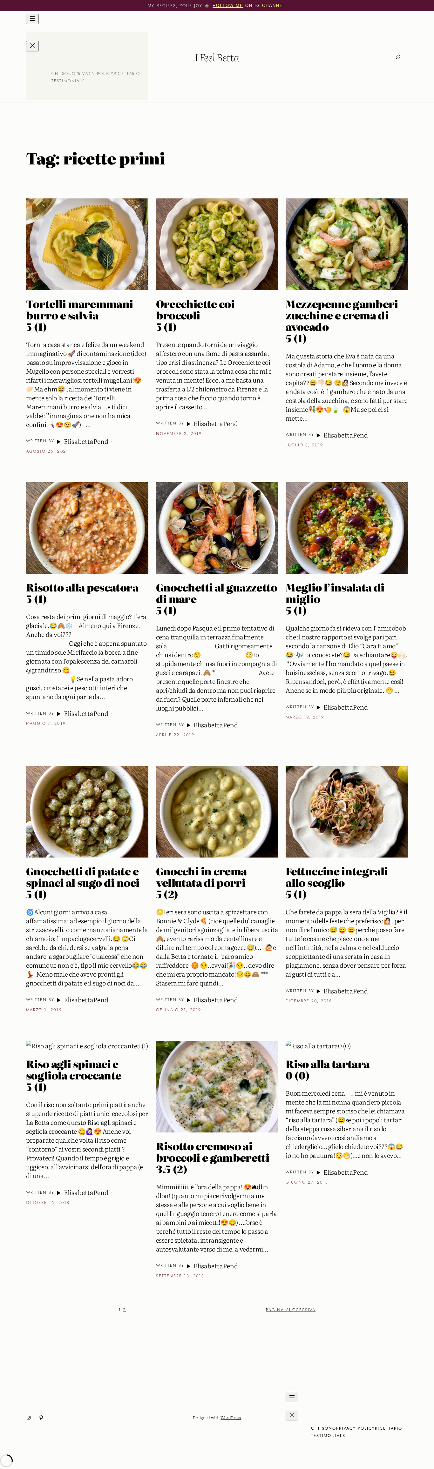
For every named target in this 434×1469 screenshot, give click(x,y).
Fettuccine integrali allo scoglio (337, 882)
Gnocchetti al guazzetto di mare (216, 598)
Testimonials (68, 81)
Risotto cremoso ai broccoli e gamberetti (212, 1157)
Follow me (228, 5)
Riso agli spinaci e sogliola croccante (73, 1075)
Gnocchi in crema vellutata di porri (201, 882)
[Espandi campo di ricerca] (398, 57)
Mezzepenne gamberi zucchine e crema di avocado (342, 321)
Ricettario (127, 73)
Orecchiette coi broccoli (195, 315)
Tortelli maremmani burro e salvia (79, 315)
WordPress (230, 1417)
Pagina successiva (290, 1310)
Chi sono (63, 73)
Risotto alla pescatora (82, 592)
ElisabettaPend (86, 441)
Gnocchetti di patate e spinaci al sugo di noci (82, 882)
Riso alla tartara (327, 1069)
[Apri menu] (32, 19)
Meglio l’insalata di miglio (335, 598)
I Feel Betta (217, 56)
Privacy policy (95, 73)
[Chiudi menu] (32, 46)
